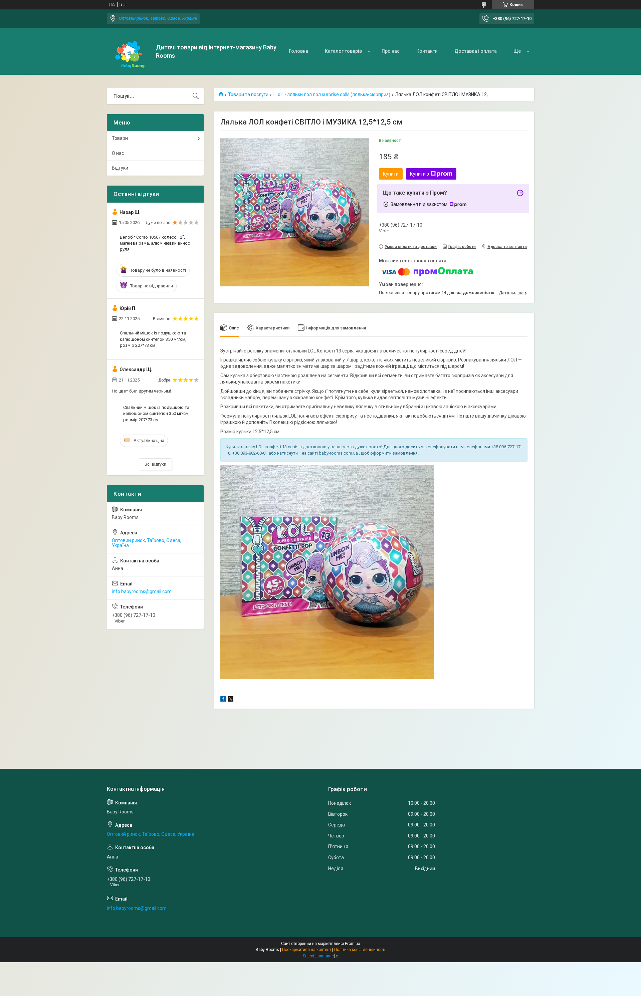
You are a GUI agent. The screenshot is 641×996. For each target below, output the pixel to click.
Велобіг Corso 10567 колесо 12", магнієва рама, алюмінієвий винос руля (155, 243)
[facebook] (223, 700)
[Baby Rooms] (129, 51)
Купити (391, 174)
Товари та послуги (248, 94)
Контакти (427, 51)
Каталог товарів (343, 51)
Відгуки (120, 168)
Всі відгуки (155, 464)
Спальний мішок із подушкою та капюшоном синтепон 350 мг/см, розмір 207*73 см (153, 338)
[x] (230, 700)
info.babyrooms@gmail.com (142, 591)
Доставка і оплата (475, 51)
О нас (118, 153)
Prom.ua (352, 943)
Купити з (419, 174)
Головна (298, 51)
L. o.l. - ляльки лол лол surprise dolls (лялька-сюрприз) (331, 94)
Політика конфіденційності (359, 949)
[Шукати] (196, 96)
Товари (120, 138)
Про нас (391, 51)
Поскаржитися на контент (306, 949)
